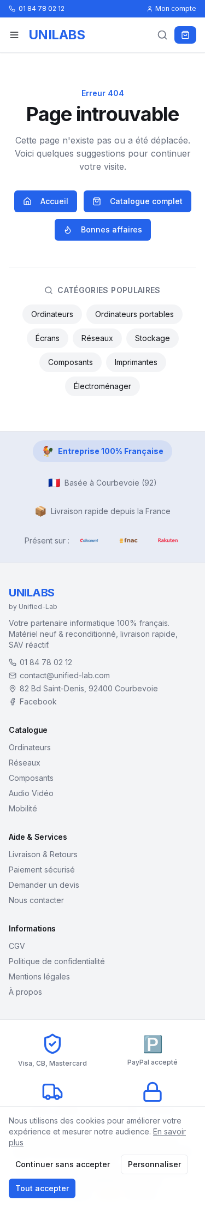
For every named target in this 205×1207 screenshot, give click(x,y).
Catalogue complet (146, 201)
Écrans (48, 338)
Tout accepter (42, 1188)
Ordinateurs (52, 314)
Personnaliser (154, 1164)
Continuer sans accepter (62, 1164)
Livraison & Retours (43, 854)
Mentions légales (39, 976)
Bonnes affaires (111, 229)
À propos (25, 991)
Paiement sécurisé (42, 869)
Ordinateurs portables (134, 314)
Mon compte (175, 8)
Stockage (152, 338)
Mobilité (23, 808)
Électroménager (102, 386)
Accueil (54, 201)
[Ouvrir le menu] (14, 34)
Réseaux (97, 338)
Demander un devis (44, 884)
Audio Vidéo (31, 793)
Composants (70, 362)
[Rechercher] (162, 34)
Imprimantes (136, 362)
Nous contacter (36, 900)
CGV (17, 946)
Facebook (38, 701)
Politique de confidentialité (57, 961)
